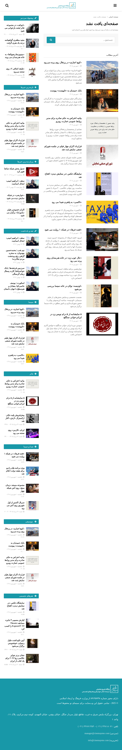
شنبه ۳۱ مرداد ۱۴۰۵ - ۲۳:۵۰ (13, 424)
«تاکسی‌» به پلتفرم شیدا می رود (67, 202)
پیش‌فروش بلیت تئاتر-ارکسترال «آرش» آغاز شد (15, 418)
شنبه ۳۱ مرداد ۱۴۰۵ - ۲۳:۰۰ (13, 436)
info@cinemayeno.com (98, 740)
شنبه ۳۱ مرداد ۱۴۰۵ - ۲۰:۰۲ (13, 511)
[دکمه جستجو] (51, 40)
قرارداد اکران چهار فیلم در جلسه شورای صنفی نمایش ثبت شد (14, 143)
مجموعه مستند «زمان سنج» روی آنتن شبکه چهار (15, 488)
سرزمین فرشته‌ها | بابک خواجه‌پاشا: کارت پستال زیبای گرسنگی (14, 271)
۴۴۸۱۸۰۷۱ (107, 726)
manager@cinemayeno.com (97, 733)
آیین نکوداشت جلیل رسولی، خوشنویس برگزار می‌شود (16, 643)
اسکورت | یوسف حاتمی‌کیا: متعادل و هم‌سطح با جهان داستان (14, 286)
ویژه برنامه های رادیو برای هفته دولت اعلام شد (15, 471)
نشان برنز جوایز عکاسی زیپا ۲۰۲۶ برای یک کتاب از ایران (14, 658)
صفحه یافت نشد (99, 17)
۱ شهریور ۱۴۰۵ (74, 66)
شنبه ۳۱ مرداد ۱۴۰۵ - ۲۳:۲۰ (13, 649)
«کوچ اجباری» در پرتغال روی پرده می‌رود (63, 62)
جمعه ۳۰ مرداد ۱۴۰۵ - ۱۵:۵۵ (13, 664)
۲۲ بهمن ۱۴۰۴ (18, 244)
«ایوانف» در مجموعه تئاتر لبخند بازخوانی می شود (14, 28)
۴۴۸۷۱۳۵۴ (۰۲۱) (86, 726)
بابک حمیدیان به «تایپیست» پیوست (66, 90)
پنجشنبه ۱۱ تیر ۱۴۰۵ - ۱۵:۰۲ (13, 175)
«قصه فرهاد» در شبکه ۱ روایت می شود (63, 230)
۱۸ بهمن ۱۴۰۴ (18, 262)
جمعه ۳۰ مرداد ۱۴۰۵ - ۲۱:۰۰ (13, 34)
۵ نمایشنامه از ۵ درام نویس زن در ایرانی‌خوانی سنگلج (15, 401)
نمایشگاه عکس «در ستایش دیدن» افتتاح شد (15, 606)
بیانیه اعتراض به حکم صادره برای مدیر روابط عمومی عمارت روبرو (14, 126)
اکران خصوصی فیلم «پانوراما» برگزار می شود (15, 212)
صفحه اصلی (113, 17)
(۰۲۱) (99, 726)
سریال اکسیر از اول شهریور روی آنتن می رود (15, 505)
